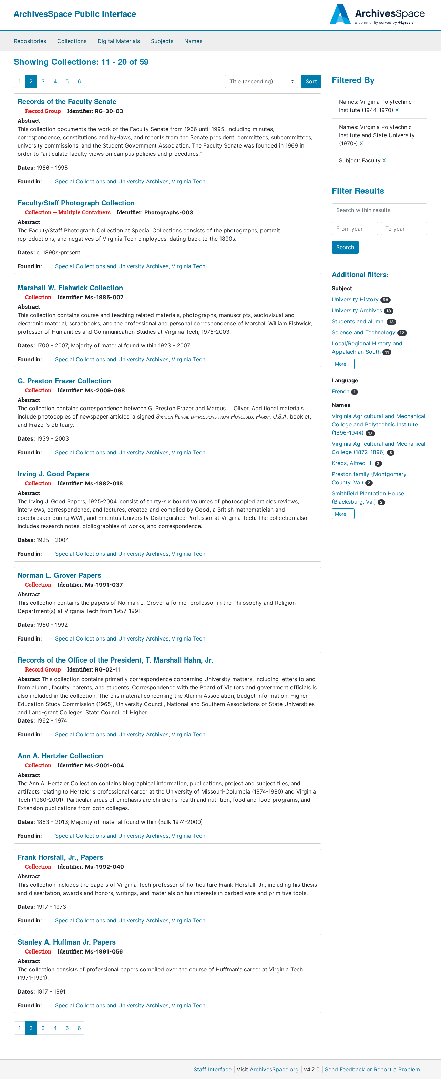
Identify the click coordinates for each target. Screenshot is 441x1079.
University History (360, 299)
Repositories (30, 41)
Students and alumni (363, 321)
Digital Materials (119, 41)
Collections (71, 41)
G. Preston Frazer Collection (64, 380)
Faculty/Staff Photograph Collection (76, 203)
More (341, 364)
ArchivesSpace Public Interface (74, 13)
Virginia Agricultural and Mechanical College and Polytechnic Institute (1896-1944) (378, 424)
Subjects (162, 41)
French (344, 391)
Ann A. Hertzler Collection (60, 755)
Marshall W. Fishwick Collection (70, 287)
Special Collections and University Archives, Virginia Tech (130, 181)
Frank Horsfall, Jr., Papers (60, 857)
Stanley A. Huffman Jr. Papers (67, 942)
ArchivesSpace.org (274, 1069)
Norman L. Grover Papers (59, 575)
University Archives (361, 310)
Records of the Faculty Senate (67, 101)
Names (193, 41)
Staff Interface (213, 1069)
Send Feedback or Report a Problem (372, 1069)
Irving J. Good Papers (53, 473)
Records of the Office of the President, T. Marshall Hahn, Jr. (115, 660)
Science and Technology (368, 332)
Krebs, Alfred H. (356, 463)
